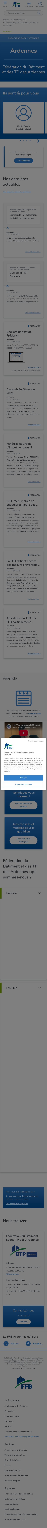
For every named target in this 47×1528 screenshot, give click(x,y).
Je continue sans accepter (36, 741)
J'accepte (23, 778)
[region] (23, 764)
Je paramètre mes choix (23, 784)
